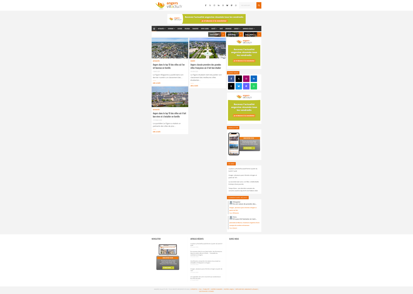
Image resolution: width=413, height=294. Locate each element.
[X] (210, 5)
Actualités (161, 28)
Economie (170, 28)
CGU (200, 289)
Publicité (206, 289)
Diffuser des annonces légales (246, 289)
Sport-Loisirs (205, 28)
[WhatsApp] (236, 5)
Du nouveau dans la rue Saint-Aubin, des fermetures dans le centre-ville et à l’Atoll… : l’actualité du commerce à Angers (206, 253)
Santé (221, 28)
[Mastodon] (231, 5)
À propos (194, 289)
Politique (187, 28)
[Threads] (223, 5)
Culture (180, 28)
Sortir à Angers (216, 289)
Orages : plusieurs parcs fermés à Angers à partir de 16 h (206, 270)
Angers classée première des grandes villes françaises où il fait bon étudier (205, 66)
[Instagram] (214, 5)
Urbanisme (228, 28)
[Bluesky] (227, 5)
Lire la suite (156, 83)
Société (213, 28)
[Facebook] (206, 5)
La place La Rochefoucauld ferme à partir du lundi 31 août (206, 244)
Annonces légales (248, 28)
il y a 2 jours (233, 228)
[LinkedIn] (219, 5)
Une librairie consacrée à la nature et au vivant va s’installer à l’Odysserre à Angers (205, 262)
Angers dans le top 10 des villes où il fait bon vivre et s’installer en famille (169, 114)
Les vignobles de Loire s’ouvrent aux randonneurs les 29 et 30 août (205, 277)
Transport (195, 28)
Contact (236, 28)
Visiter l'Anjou (229, 289)
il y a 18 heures (234, 213)
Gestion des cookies (206, 291)
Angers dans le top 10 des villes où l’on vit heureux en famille (169, 66)
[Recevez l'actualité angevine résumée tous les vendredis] (206, 19)
